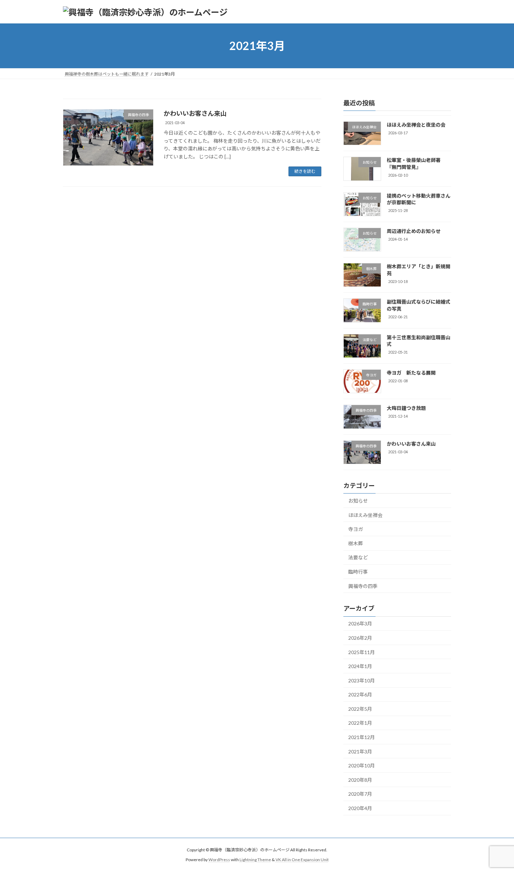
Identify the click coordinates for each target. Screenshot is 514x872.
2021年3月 (360, 751)
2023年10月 (361, 680)
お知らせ (358, 501)
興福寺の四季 (363, 586)
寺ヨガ (355, 529)
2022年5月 (360, 709)
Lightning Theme (255, 859)
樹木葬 (355, 543)
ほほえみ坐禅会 (365, 515)
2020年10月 (361, 765)
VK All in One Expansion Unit (302, 859)
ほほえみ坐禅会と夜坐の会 (416, 125)
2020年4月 (360, 808)
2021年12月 (361, 737)
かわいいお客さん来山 (195, 113)
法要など (358, 558)
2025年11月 (361, 652)
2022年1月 (360, 723)
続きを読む (304, 171)
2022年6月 (360, 694)
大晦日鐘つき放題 (406, 408)
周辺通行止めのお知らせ (414, 231)
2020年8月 (360, 780)
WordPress (219, 859)
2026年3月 (360, 624)
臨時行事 (358, 572)
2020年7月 (360, 794)
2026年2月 (360, 638)
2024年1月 (360, 666)
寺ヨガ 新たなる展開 (411, 373)
